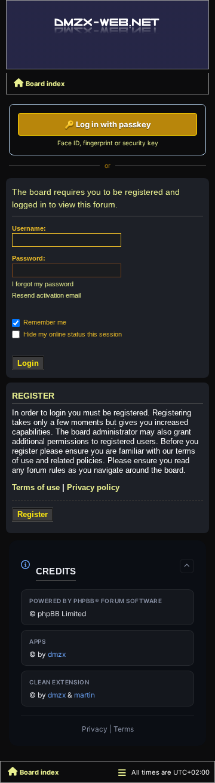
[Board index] (107, 25)
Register (32, 514)
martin (84, 694)
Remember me (44, 322)
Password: (28, 258)
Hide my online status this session (72, 334)
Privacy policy (93, 487)
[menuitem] (95, 729)
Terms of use (36, 487)
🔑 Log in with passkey (107, 124)
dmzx (57, 654)
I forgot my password (42, 283)
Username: (29, 228)
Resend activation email (46, 295)
